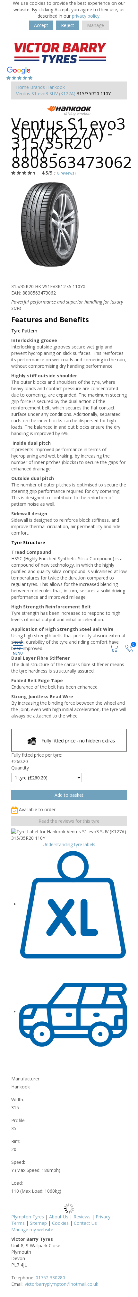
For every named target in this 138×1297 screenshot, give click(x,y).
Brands (37, 87)
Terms (18, 1223)
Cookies (60, 1223)
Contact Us (85, 1223)
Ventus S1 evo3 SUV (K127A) (45, 93)
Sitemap (38, 1223)
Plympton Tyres (27, 1217)
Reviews (82, 1217)
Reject (67, 25)
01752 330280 (50, 1278)
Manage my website (32, 1229)
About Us (58, 1217)
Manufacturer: (25, 1079)
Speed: (18, 1162)
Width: (17, 1099)
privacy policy (85, 16)
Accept (41, 25)
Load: (17, 1183)
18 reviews (64, 173)
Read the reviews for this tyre (69, 821)
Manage (95, 25)
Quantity (20, 768)
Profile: (18, 1120)
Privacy (103, 1217)
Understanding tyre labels (69, 844)
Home (22, 87)
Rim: (15, 1141)
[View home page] (59, 51)
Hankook (55, 87)
